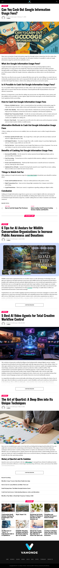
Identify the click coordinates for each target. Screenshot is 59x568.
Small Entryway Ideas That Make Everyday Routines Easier (16, 488)
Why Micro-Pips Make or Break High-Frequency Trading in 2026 (17, 496)
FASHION (18, 559)
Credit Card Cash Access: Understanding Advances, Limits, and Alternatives (20, 492)
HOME (7, 559)
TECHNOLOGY (43, 559)
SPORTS (37, 559)
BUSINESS (12, 559)
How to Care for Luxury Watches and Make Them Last (15, 484)
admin (8, 18)
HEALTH (27, 559)
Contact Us (50, 559)
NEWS (32, 559)
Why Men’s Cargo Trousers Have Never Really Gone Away (16, 481)
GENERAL (23, 559)
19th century (28, 462)
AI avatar (29, 287)
